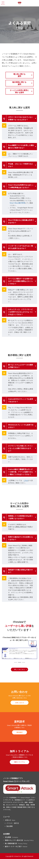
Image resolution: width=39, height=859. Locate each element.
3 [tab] (23, 662)
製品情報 (10, 826)
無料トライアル (19, 762)
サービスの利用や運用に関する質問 (19, 91)
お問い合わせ (19, 703)
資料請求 (19, 732)
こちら (26, 480)
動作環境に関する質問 (19, 83)
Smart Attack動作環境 (17, 203)
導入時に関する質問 (19, 75)
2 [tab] (19, 662)
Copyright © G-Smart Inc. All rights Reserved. (19, 856)
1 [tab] (15, 662)
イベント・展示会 (13, 823)
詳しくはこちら (19, 669)
